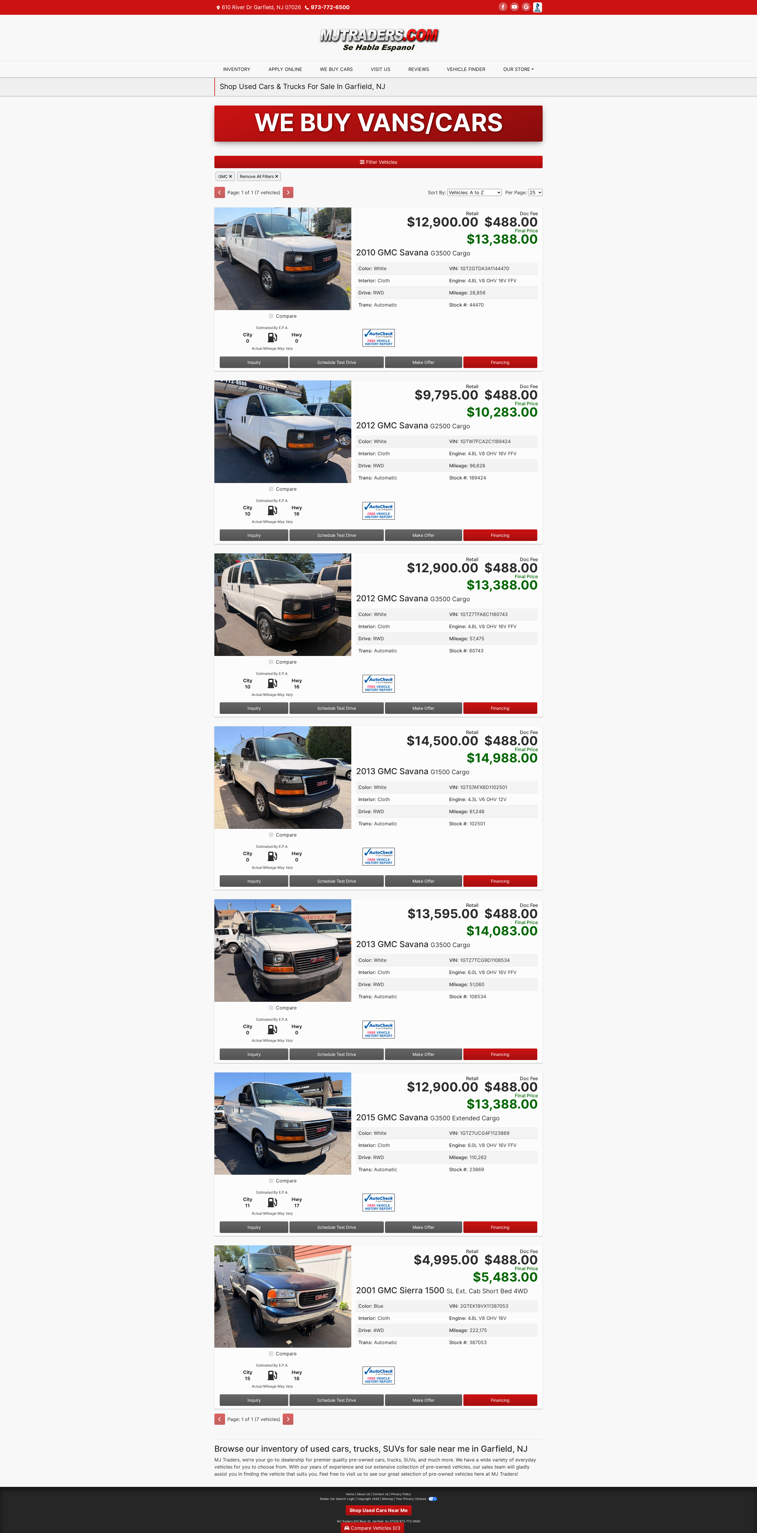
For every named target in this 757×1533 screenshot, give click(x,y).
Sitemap (387, 1498)
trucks (394, 1460)
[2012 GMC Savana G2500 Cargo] (282, 431)
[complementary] (739, 1515)
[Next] (288, 192)
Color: (365, 268)
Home (350, 1494)
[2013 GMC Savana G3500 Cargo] (282, 950)
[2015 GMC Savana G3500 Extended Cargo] (282, 1123)
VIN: (454, 268)
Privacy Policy (401, 1494)
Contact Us (381, 1494)
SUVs (409, 1460)
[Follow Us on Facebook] (503, 6)
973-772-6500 (330, 7)
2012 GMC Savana (413, 425)
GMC (223, 176)
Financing (500, 362)
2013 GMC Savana (413, 771)
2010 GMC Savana (413, 252)
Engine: (457, 280)
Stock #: (458, 305)
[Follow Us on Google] (526, 6)
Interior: (367, 280)
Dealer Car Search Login (337, 1498)
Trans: (365, 305)
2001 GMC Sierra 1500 (442, 1290)
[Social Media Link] (537, 7)
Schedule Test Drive (336, 362)
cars (379, 1460)
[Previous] (219, 192)
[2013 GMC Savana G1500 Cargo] (282, 777)
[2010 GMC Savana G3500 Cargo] (282, 258)
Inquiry (254, 362)
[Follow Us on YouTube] (514, 6)
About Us (363, 1494)
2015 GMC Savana (428, 1117)
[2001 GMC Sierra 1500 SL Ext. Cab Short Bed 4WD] (282, 1296)
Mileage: (458, 293)
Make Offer (423, 362)
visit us (354, 1474)
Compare (286, 316)
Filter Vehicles (381, 162)
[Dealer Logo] (378, 37)
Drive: (365, 293)
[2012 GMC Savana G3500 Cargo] (282, 604)
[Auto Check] (379, 337)
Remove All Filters (257, 176)
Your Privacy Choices (411, 1498)
